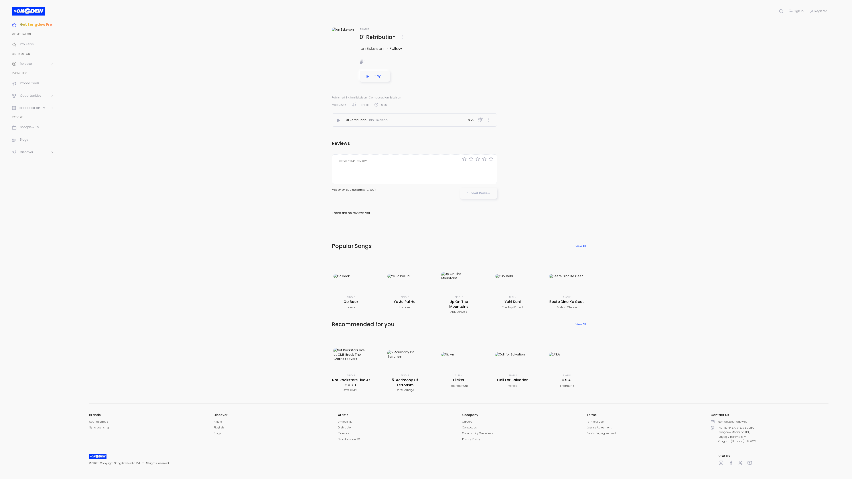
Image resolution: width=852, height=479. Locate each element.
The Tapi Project (512, 307)
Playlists (219, 427)
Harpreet (405, 307)
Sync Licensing (99, 427)
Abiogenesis (458, 312)
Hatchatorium (459, 386)
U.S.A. (567, 380)
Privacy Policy (471, 439)
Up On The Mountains (458, 304)
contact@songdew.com (734, 422)
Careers (467, 422)
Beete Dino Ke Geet (566, 301)
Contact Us (469, 427)
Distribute (344, 427)
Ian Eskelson (372, 48)
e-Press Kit (345, 422)
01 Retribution (356, 120)
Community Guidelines (477, 433)
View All (581, 246)
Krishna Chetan (566, 307)
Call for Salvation (513, 380)
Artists (218, 422)
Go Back (351, 301)
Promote (343, 433)
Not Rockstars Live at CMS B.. (351, 382)
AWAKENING (351, 390)
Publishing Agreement (601, 433)
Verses (512, 386)
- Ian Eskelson (377, 120)
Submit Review (478, 193)
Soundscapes (98, 422)
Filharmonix (566, 386)
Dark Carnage (405, 390)
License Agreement (598, 427)
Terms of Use (595, 422)
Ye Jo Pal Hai (405, 301)
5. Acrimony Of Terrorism (405, 382)
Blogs (217, 433)
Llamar (351, 307)
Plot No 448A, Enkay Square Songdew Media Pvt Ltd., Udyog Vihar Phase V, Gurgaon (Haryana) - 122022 (737, 434)
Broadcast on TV (349, 439)
